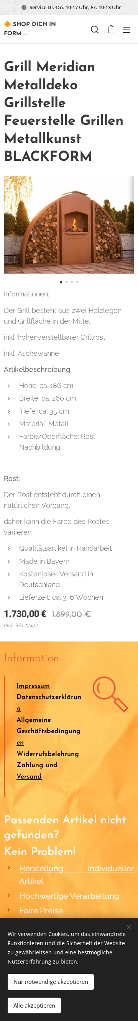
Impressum (33, 686)
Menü (126, 29)
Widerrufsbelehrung (47, 754)
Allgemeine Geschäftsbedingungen (48, 731)
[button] (95, 29)
